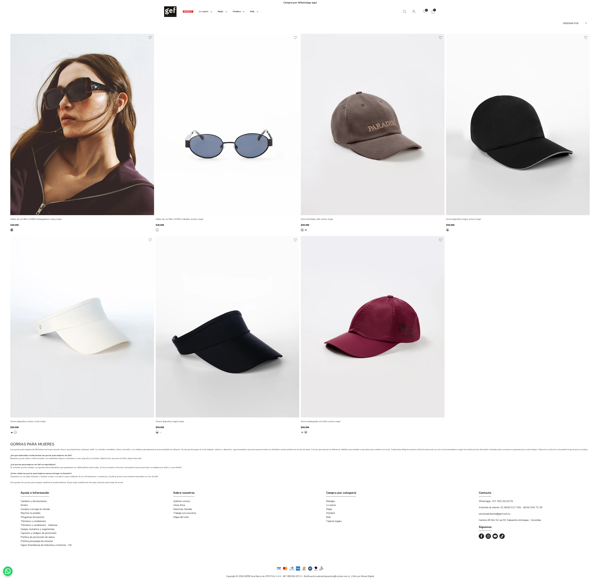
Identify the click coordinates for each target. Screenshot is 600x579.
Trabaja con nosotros (184, 513)
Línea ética (179, 505)
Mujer (329, 509)
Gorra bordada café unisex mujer (317, 219)
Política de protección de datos (38, 537)
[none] (205, 11)
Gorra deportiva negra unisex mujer (463, 219)
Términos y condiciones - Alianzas (39, 525)
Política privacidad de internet (37, 541)
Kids (328, 517)
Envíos (24, 505)
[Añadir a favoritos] (150, 37)
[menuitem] (188, 11)
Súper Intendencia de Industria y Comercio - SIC (46, 545)
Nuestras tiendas (182, 509)
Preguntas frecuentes (32, 517)
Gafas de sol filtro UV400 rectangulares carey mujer (36, 219)
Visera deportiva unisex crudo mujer (28, 421)
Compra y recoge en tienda (35, 509)
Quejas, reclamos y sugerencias (38, 529)
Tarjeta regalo (334, 521)
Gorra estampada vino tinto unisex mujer (321, 421)
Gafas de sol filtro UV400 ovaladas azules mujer (179, 219)
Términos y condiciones (33, 521)
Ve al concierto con (300, 2)
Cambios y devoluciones (34, 501)
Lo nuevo (331, 505)
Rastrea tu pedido (30, 513)
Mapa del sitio (181, 517)
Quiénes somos (181, 501)
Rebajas (330, 501)
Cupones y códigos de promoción (38, 533)
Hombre (330, 513)
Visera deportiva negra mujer (170, 421)
